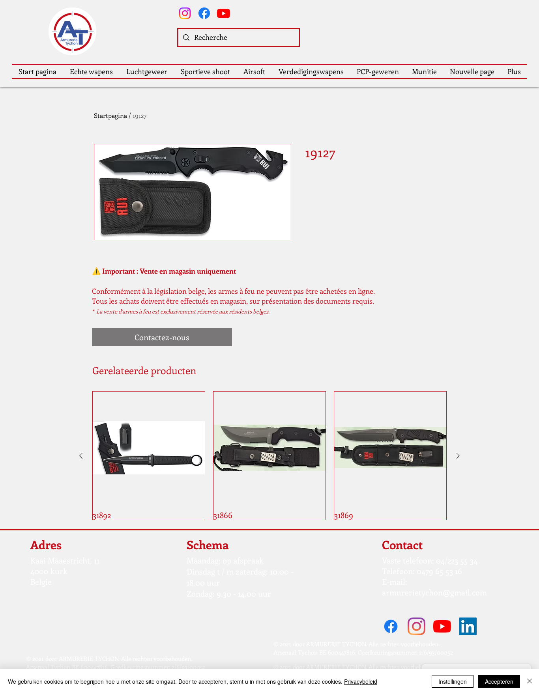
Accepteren (499, 681)
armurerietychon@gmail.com (434, 592)
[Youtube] (223, 13)
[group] (269, 455)
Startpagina (110, 115)
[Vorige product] (81, 456)
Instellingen (452, 681)
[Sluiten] (529, 681)
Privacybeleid (360, 681)
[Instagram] (185, 13)
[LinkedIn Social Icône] (468, 626)
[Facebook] (204, 13)
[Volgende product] (458, 456)
